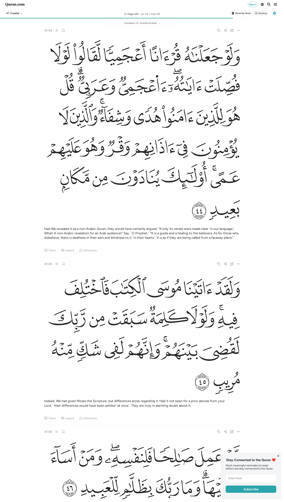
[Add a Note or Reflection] (232, 30)
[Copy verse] (219, 30)
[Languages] (262, 4)
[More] (238, 30)
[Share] (225, 30)
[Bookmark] (63, 30)
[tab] (241, 13)
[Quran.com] (15, 4)
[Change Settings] (274, 13)
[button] (14, 13)
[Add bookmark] (125, 14)
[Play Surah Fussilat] (57, 30)
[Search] (269, 4)
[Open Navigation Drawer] (275, 4)
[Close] (278, 455)
